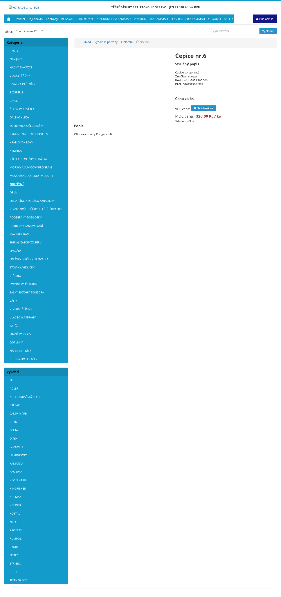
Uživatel (19, 19)
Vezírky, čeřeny (21, 309)
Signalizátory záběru (25, 242)
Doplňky (16, 342)
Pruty (14, 51)
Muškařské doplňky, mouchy (31, 176)
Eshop (8, 18)
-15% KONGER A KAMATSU (113, 19)
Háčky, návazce (21, 67)
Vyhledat (268, 31)
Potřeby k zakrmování (26, 226)
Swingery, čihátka (23, 284)
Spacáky (16, 251)
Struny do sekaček (23, 359)
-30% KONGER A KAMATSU (187, 19)
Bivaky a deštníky (22, 84)
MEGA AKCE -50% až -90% (77, 19)
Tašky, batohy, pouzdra (27, 292)
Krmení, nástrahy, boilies (29, 134)
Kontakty (52, 19)
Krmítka (16, 151)
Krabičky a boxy (21, 142)
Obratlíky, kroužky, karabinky (32, 201)
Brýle (14, 101)
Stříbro (15, 276)
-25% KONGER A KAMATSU (150, 19)
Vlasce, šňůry (20, 76)
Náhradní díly (20, 351)
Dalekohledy (19, 117)
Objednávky (35, 19)
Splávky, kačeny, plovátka (29, 259)
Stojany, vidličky (22, 267)
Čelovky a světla (22, 109)
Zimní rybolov (20, 334)
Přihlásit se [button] (266, 19)
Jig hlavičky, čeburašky (27, 126)
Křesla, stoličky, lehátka (28, 159)
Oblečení (16, 184)
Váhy (13, 301)
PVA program (19, 234)
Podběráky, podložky (25, 217)
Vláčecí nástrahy (23, 317)
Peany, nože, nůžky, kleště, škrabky (35, 209)
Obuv (13, 192)
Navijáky (16, 59)
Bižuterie (16, 92)
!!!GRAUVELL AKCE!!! (220, 19)
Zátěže (14, 326)
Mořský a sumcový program (31, 167)
